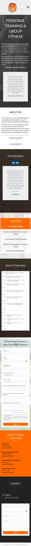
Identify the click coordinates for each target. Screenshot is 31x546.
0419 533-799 (11, 497)
